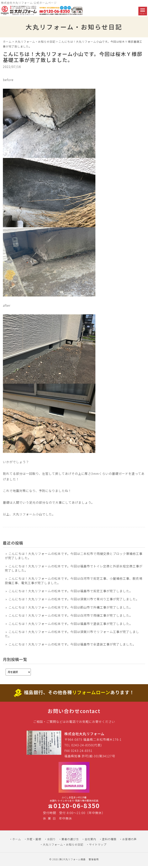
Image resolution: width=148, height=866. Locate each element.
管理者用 (94, 859)
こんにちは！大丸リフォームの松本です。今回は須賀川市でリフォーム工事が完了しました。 (72, 634)
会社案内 (90, 839)
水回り (51, 839)
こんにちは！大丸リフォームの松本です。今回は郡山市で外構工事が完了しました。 (70, 607)
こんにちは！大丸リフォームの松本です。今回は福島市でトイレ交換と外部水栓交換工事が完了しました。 (73, 568)
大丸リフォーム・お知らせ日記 (35, 41)
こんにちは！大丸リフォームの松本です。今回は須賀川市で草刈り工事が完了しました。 (73, 599)
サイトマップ (97, 844)
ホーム (7, 41)
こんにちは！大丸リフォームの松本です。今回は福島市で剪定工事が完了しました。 (70, 591)
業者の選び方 (70, 839)
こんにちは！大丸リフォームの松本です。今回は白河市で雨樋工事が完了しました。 (70, 615)
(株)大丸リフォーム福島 (72, 859)
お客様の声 (129, 839)
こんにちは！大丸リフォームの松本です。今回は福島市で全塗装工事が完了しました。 (72, 644)
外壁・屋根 (34, 839)
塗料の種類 (109, 839)
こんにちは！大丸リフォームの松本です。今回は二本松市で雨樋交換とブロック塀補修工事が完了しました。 (73, 555)
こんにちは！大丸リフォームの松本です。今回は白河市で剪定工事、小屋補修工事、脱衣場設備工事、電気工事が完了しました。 (73, 580)
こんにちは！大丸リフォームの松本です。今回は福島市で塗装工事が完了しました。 (70, 623)
